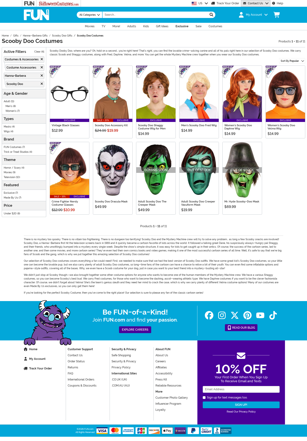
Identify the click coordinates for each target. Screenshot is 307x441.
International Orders (81, 379)
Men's (9, 106)
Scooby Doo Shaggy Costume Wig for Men (152, 127)
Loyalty (160, 409)
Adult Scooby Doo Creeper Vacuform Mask (198, 203)
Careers (160, 361)
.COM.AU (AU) (121, 385)
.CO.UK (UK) (119, 379)
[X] (234, 315)
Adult (7, 101)
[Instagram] (222, 315)
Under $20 (10, 213)
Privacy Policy (121, 367)
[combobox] (155, 15)
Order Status (76, 361)
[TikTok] (273, 315)
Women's (11, 111)
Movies (8, 172)
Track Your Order (228, 3)
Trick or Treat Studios (16, 151)
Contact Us (255, 3)
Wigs (7, 131)
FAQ (70, 373)
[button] (252, 15)
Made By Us (11, 197)
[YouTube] (260, 315)
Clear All (39, 51)
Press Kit (161, 379)
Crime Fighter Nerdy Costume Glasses (65, 203)
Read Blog (243, 327)
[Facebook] (209, 315)
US (200, 3)
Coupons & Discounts (82, 385)
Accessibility (164, 373)
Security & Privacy (124, 361)
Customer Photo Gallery (171, 397)
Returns (73, 367)
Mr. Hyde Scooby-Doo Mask (241, 201)
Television (9, 177)
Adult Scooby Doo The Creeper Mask (152, 203)
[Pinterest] (247, 315)
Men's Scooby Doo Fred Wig (199, 125)
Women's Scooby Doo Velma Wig (281, 127)
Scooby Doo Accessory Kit (111, 125)
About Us (161, 355)
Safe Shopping (121, 355)
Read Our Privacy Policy (241, 411)
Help (280, 3)
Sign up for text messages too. (227, 397)
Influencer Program (168, 403)
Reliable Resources (168, 385)
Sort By (290, 60)
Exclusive (9, 192)
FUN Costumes (12, 147)
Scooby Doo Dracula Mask (111, 201)
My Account (37, 359)
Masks (7, 126)
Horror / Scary (12, 167)
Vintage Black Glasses (65, 125)
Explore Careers (135, 329)
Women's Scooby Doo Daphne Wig (238, 127)
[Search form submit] (211, 15)
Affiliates (161, 367)
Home (33, 349)
